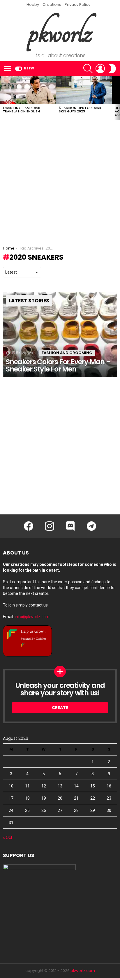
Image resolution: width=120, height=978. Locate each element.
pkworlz (60, 32)
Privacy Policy (77, 4)
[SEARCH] (88, 68)
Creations (52, 4)
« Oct (7, 837)
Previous (3, 98)
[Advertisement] (60, 180)
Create (60, 707)
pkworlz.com (82, 970)
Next (117, 98)
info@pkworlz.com (32, 616)
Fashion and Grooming (67, 353)
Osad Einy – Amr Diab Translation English (21, 109)
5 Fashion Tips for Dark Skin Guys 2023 (80, 109)
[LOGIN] (100, 68)
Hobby (33, 4)
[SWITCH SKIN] (112, 68)
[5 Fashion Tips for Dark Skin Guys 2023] (84, 90)
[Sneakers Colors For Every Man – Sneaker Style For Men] (60, 334)
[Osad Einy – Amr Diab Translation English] (28, 90)
